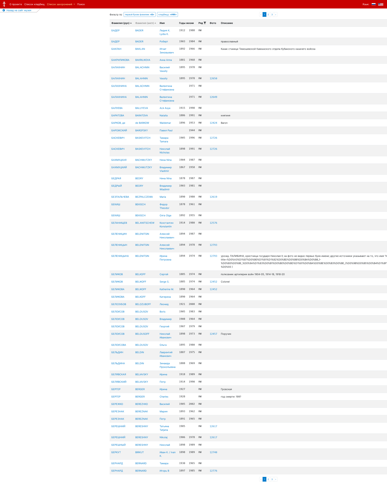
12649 (213, 97)
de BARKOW (142, 122)
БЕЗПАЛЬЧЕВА (120, 196)
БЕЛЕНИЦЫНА (120, 255)
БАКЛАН (116, 48)
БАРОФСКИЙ (119, 130)
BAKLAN (140, 48)
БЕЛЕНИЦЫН (119, 244)
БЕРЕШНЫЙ (118, 444)
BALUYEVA (141, 108)
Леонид (164, 304)
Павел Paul (166, 130)
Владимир (166, 318)
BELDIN (139, 352)
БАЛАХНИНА (119, 85)
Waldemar (165, 122)
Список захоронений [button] (60, 4)
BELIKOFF (140, 281)
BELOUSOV (141, 311)
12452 (213, 281)
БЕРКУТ (116, 452)
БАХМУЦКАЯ (119, 159)
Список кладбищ (34, 4)
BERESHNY (141, 426)
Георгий (164, 326)
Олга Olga (165, 215)
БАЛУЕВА (117, 108)
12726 (213, 137)
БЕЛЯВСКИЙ (118, 381)
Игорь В (164, 470)
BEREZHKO (141, 404)
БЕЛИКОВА (117, 289)
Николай (165, 444)
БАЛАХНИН (118, 67)
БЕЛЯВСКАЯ (118, 374)
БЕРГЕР (115, 389)
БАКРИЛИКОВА (120, 59)
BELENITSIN (142, 233)
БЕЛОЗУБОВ (118, 304)
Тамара (164, 463)
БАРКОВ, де (118, 122)
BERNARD (141, 463)
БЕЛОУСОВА (118, 344)
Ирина (163, 374)
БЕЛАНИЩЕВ (119, 222)
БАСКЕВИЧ (117, 137)
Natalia (164, 115)
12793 (213, 245)
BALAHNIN (141, 78)
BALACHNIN (142, 67)
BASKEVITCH (142, 137)
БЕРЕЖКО (117, 404)
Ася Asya (165, 108)
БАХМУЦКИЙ (119, 167)
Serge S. (164, 281)
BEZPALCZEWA (144, 196)
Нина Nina (166, 159)
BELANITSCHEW (144, 222)
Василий (165, 404)
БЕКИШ (115, 204)
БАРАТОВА (117, 115)
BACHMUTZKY (143, 159)
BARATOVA (141, 115)
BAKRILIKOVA (142, 59)
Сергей (164, 274)
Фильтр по (116, 14)
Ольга (163, 344)
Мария (163, 411)
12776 (213, 470)
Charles (164, 396)
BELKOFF (140, 274)
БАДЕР (115, 30)
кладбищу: (167, 14)
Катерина (165, 296)
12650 (213, 78)
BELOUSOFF (142, 333)
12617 (213, 426)
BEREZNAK (141, 411)
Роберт (164, 41)
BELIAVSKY (141, 374)
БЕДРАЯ (116, 178)
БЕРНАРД (117, 463)
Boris (162, 311)
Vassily (163, 78)
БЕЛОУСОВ (117, 311)
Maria (163, 196)
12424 (213, 122)
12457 (213, 333)
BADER (139, 30)
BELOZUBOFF (143, 304)
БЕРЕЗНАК (117, 411)
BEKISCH (140, 204)
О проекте (16, 4)
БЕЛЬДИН (117, 352)
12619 (213, 196)
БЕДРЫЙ (116, 185)
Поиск (81, 4)
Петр (163, 381)
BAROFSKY (141, 130)
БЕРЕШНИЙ (118, 426)
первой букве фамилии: (139, 14)
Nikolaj (163, 437)
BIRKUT (139, 452)
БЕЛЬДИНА (118, 363)
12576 (213, 222)
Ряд (201, 23)
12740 (213, 452)
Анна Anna (166, 59)
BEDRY (139, 178)
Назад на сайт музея (18, 10)
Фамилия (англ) (144, 23)
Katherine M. (167, 289)
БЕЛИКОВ (117, 274)
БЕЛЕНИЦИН (119, 233)
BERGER (140, 389)
